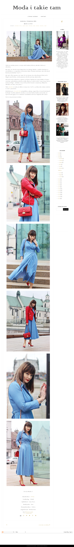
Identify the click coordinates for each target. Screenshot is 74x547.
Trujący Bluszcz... (62, 136)
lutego (60, 174)
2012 (59, 196)
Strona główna (44, 525)
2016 (59, 188)
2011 (59, 198)
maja (60, 166)
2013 (59, 194)
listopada (61, 158)
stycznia (60, 176)
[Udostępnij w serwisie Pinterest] (35, 515)
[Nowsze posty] (7, 524)
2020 (59, 181)
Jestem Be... (62, 116)
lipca (60, 164)
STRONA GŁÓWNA (33, 16)
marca (60, 172)
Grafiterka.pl (44, 545)
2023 (59, 155)
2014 (59, 192)
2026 (59, 153)
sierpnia (60, 162)
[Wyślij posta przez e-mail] (20, 515)
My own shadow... (62, 96)
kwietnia (60, 168)
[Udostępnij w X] (29, 515)
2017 (59, 186)
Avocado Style (17, 91)
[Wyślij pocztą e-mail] (23, 515)
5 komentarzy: (28, 513)
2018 (59, 184)
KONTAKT (43, 16)
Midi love (28, 23)
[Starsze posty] (50, 524)
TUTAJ (32, 496)
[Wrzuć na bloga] (26, 515)
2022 (59, 156)
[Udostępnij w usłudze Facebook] (32, 515)
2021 (59, 179)
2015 (59, 190)
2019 (59, 183)
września (61, 160)
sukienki (11, 87)
